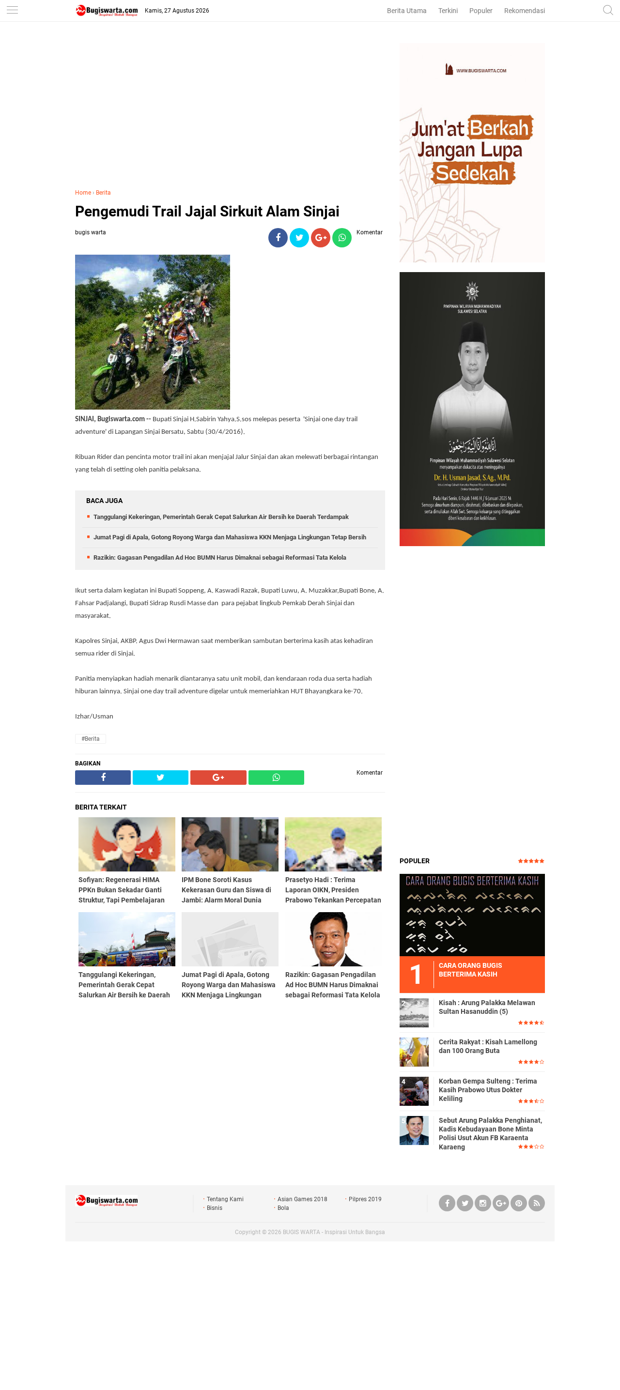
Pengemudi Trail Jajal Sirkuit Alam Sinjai (207, 211)
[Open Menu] (12, 11)
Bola (283, 1208)
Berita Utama (407, 11)
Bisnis (214, 1208)
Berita (103, 192)
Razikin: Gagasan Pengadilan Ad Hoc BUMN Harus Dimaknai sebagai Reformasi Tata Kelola (219, 557)
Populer (481, 11)
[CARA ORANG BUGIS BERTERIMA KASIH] (472, 914)
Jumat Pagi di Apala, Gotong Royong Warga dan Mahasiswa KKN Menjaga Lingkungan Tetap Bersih (229, 537)
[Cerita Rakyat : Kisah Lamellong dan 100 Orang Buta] (414, 1052)
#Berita (90, 738)
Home (83, 192)
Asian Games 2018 (302, 1199)
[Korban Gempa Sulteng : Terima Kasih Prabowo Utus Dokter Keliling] (414, 1091)
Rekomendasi (524, 11)
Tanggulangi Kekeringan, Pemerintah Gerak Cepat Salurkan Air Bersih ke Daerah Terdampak (221, 516)
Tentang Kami (225, 1199)
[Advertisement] (230, 111)
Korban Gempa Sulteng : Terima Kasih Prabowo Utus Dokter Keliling (488, 1089)
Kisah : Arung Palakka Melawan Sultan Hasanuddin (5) (487, 1007)
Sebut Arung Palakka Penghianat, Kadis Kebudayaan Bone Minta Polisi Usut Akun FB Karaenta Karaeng (490, 1133)
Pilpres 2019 (365, 1199)
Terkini (448, 11)
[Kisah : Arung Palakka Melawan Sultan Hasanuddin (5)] (414, 1012)
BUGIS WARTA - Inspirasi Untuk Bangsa (334, 1232)
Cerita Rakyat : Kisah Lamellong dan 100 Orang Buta (488, 1046)
